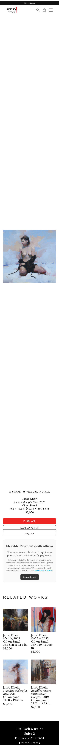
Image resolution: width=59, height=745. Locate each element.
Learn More (29, 577)
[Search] (37, 10)
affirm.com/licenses (44, 570)
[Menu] (51, 10)
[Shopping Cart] (44, 10)
